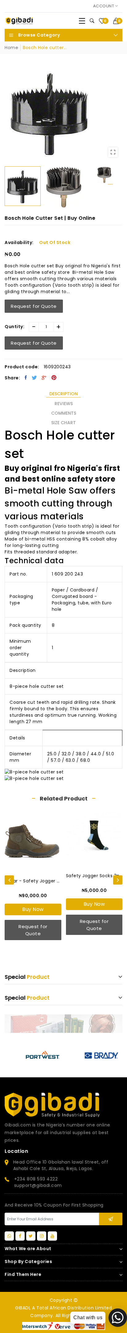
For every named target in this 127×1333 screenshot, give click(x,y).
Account (104, 6)
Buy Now (33, 909)
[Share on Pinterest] (54, 377)
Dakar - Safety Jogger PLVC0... (33, 881)
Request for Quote (34, 306)
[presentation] (9, 880)
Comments (63, 413)
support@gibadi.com (38, 1185)
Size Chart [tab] (63, 423)
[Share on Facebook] (26, 377)
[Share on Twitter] (34, 377)
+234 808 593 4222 (36, 1179)
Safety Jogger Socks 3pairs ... (94, 876)
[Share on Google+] (44, 377)
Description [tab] (63, 394)
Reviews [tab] (64, 404)
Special (27, 977)
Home (11, 48)
